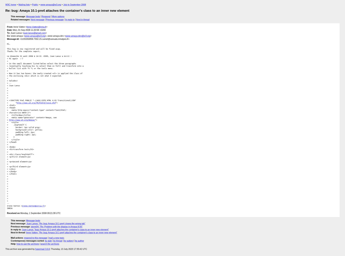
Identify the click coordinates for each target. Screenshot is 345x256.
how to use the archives (28, 244)
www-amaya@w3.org (50, 5)
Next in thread (82, 19)
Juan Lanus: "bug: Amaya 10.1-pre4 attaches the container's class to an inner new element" (65, 229)
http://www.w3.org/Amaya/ (22, 120)
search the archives (50, 244)
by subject (69, 241)
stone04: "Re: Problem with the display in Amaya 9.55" (57, 227)
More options (58, 16)
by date (48, 241)
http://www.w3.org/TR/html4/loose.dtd (36, 103)
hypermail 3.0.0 (42, 249)
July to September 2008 (74, 5)
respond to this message (35, 238)
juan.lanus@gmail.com (35, 33)
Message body (33, 16)
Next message (37, 19)
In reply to (70, 19)
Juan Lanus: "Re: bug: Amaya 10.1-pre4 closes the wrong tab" (55, 223)
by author (79, 241)
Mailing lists (24, 5)
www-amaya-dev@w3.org (77, 36)
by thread (57, 241)
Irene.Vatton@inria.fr (36, 27)
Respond (46, 16)
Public (35, 5)
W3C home (10, 5)
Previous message (55, 19)
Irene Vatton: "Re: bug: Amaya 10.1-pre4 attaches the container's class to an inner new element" (71, 232)
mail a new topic (56, 238)
